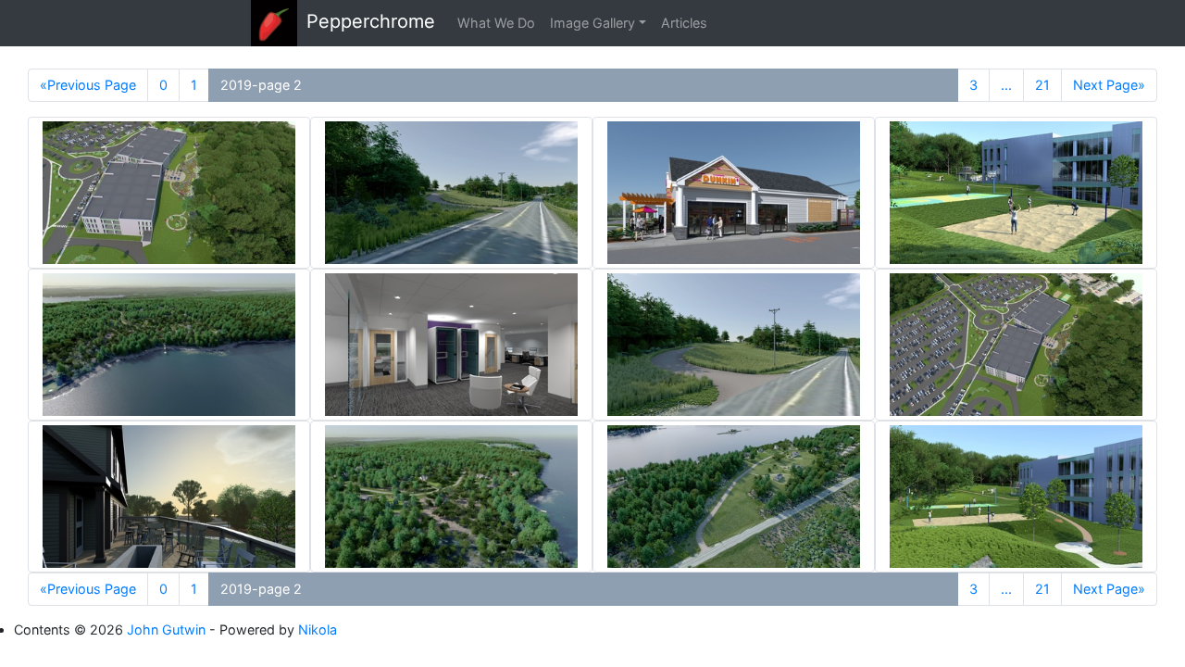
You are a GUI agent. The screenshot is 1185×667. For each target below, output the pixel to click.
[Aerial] (169, 345)
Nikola (317, 629)
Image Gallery (592, 23)
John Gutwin (166, 629)
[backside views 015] (169, 497)
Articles (684, 23)
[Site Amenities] (1016, 193)
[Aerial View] (733, 497)
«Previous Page (88, 85)
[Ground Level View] (451, 193)
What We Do (496, 23)
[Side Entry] (733, 193)
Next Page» (1109, 85)
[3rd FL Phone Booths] (451, 345)
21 (1042, 85)
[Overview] (169, 193)
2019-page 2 (261, 85)
